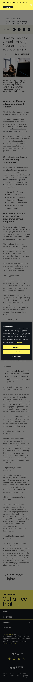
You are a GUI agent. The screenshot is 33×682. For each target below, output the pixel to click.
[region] (16, 341)
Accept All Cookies (16, 351)
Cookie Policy (19, 342)
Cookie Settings (16, 356)
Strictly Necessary (16, 347)
